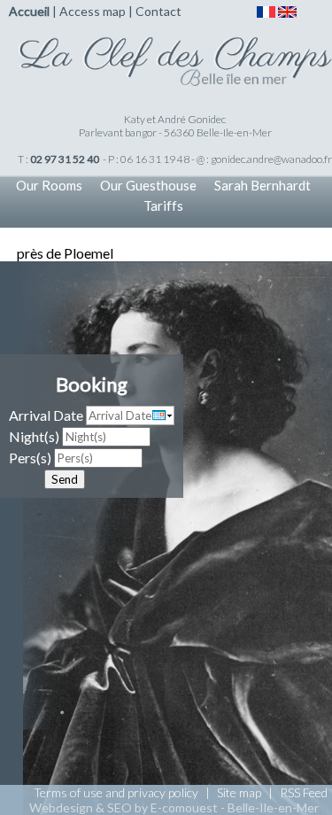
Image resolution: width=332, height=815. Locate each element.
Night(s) (34, 436)
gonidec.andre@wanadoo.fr (271, 159)
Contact (158, 11)
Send (64, 479)
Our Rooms (49, 185)
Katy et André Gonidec (175, 119)
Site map (239, 792)
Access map (92, 11)
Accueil (29, 11)
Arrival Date (46, 415)
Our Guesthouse (148, 185)
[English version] (287, 10)
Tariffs (163, 205)
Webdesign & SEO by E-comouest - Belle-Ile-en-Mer (174, 807)
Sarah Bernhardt (262, 185)
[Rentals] (175, 51)
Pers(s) (30, 457)
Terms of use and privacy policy (116, 792)
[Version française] (266, 10)
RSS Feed (304, 792)
